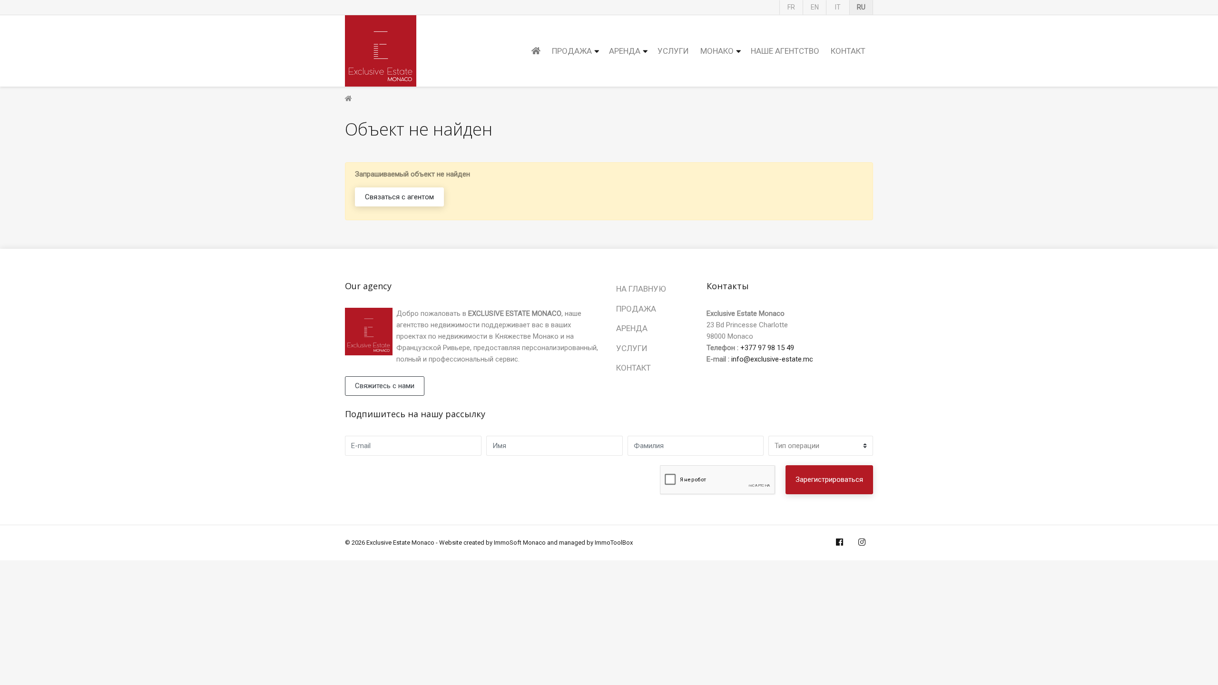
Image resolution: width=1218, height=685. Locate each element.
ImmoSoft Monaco (520, 542)
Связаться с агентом (399, 197)
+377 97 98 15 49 (767, 347)
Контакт (848, 51)
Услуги (673, 51)
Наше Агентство (785, 51)
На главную (641, 289)
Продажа (572, 51)
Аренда (624, 51)
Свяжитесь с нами (384, 386)
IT (838, 7)
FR (791, 7)
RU (861, 7)
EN (815, 7)
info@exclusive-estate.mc (772, 359)
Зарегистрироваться (829, 479)
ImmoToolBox (614, 542)
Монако (717, 51)
